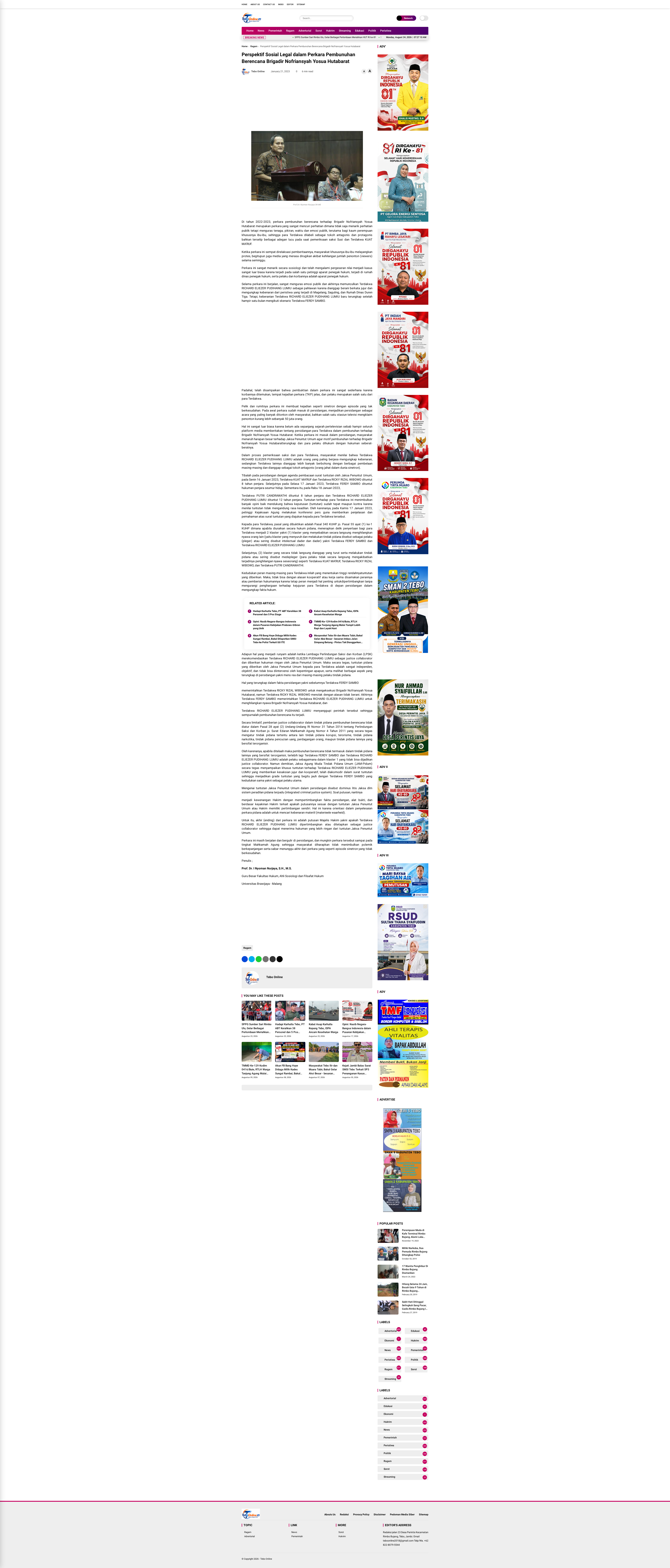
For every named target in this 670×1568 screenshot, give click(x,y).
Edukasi (359, 30)
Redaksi (344, 1514)
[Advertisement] (307, 103)
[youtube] (421, 4)
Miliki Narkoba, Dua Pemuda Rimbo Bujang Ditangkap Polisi (414, 1251)
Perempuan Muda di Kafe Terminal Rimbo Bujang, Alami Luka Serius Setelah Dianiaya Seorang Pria (415, 1234)
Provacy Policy (361, 1514)
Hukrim (330, 30)
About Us (255, 4)
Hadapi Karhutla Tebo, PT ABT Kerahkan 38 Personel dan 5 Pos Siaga (310, 37)
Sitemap (301, 4)
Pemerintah (275, 30)
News (261, 30)
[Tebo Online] (251, 22)
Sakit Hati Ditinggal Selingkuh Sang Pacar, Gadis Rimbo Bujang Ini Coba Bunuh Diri (415, 1305)
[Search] (350, 18)
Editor (290, 4)
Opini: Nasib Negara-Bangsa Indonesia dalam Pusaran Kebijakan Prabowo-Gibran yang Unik (276, 625)
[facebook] (406, 4)
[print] (266, 959)
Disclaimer (380, 1514)
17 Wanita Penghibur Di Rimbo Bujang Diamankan (415, 1269)
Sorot (318, 30)
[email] (273, 959)
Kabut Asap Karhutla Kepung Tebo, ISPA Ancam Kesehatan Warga (381, 37)
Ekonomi (391, 1340)
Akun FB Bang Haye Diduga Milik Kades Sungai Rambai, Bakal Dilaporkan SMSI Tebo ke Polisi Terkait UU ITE (274, 639)
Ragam (290, 30)
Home (244, 4)
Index (281, 4)
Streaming (345, 30)
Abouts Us (330, 1514)
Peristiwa (385, 30)
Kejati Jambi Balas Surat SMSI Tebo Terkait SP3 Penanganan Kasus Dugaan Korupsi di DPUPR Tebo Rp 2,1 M (356, 1070)
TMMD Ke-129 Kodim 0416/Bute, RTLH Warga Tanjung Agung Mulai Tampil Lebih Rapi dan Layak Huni (337, 625)
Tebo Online (266, 1559)
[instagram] (416, 4)
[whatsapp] (259, 959)
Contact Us (269, 4)
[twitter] (411, 4)
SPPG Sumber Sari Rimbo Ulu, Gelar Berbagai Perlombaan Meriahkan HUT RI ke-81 (256, 1028)
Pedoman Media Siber (402, 1514)
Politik (372, 30)
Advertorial (305, 30)
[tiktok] (426, 4)
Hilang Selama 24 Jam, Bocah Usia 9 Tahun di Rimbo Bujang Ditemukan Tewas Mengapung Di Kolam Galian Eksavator (414, 1288)
